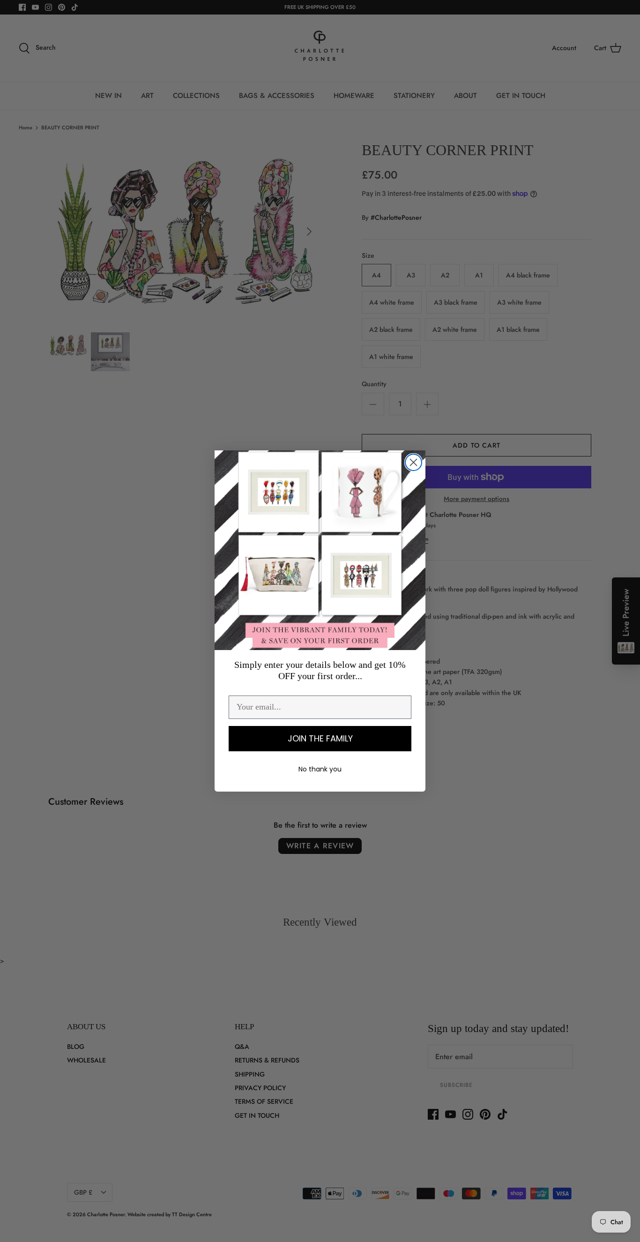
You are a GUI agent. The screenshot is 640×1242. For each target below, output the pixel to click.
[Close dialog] (413, 462)
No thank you (320, 769)
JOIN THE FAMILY (320, 738)
